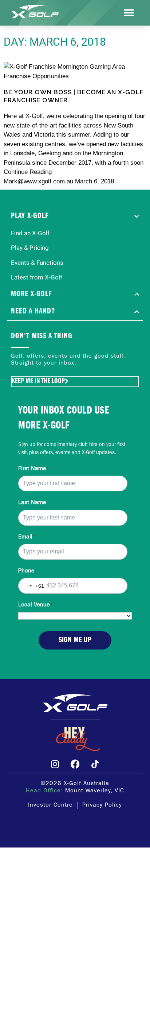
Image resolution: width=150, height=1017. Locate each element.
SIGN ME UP (75, 640)
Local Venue (35, 605)
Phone (26, 571)
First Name (33, 469)
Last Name (32, 503)
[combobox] (31, 585)
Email (26, 537)
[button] (129, 13)
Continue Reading (28, 171)
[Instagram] (55, 764)
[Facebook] (75, 764)
